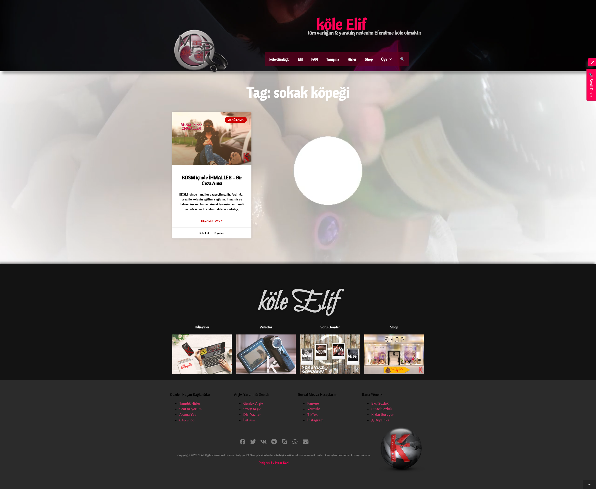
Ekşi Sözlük (380, 403)
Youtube (313, 408)
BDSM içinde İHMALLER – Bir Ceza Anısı (212, 180)
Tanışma (332, 59)
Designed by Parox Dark (274, 463)
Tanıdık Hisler (189, 403)
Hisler (352, 59)
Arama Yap (187, 414)
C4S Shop (186, 420)
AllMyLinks (380, 420)
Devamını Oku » (212, 220)
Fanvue (313, 403)
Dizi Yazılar (252, 414)
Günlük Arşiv (253, 403)
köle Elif (341, 23)
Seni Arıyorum (190, 408)
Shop (369, 59)
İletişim (249, 420)
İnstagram (315, 420)
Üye (384, 59)
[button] (242, 441)
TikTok (312, 414)
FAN (314, 59)
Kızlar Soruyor (382, 414)
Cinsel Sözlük (381, 408)
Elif (300, 59)
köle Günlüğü (279, 59)
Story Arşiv (252, 408)
